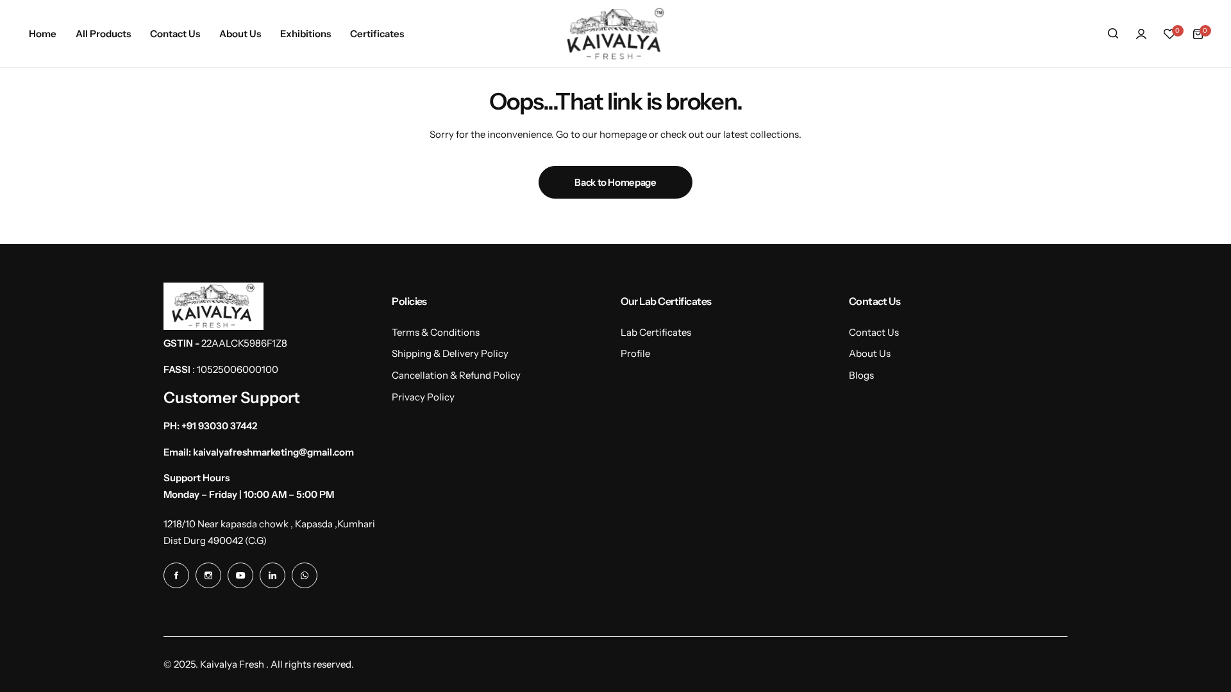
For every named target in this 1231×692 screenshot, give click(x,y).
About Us (870, 353)
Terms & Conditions (436, 332)
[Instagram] (208, 575)
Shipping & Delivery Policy (450, 353)
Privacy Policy (423, 397)
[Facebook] (176, 575)
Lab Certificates (656, 332)
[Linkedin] (272, 575)
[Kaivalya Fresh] (615, 33)
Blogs (861, 375)
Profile (635, 353)
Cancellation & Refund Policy (456, 375)
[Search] (1113, 34)
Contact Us (874, 332)
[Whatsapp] (304, 575)
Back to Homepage (615, 182)
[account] (1141, 34)
